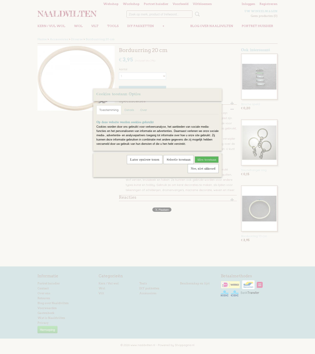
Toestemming (108, 110)
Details (129, 110)
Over (143, 110)
